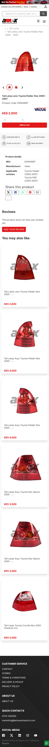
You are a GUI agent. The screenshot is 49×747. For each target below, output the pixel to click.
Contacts (34, 7)
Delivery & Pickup (12, 682)
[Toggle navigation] (44, 21)
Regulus (5, 743)
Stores (26, 7)
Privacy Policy (11, 686)
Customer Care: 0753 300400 (11, 7)
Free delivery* (37, 143)
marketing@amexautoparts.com (18, 720)
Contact (7, 669)
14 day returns (38, 137)
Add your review (14, 229)
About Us (7, 701)
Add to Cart (25, 125)
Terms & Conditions (14, 677)
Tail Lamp (14, 28)
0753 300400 (9, 716)
